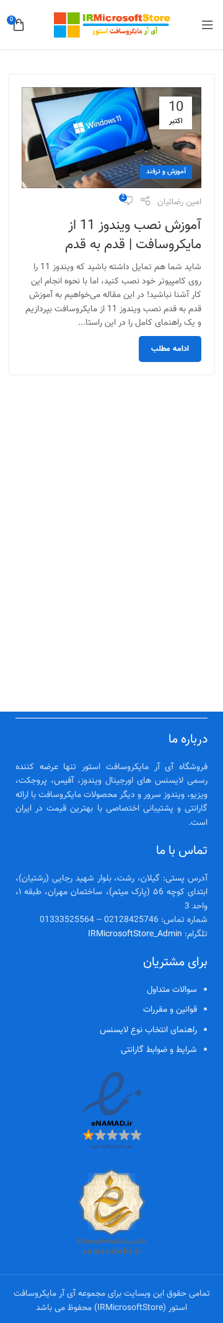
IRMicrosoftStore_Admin (135, 934)
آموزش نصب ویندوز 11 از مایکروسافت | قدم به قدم (133, 235)
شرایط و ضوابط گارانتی (159, 1050)
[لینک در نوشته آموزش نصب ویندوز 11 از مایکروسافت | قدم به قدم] (111, 137)
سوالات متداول (172, 990)
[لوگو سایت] (111, 25)
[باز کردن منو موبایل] (207, 24)
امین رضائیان (179, 202)
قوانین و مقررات (170, 1010)
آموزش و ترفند (166, 171)
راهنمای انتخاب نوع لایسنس (148, 1030)
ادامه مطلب (170, 349)
